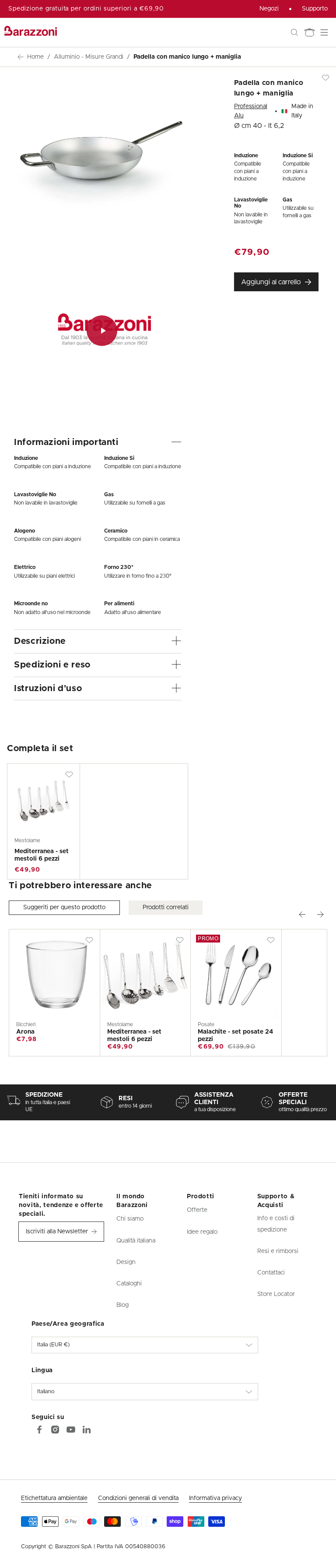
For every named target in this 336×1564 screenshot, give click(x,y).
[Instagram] (55, 1429)
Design (126, 1262)
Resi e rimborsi (277, 1251)
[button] (294, 32)
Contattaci (271, 1273)
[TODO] (86, 1429)
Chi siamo (130, 1219)
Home (35, 57)
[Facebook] (39, 1429)
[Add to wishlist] (69, 774)
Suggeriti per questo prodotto (64, 907)
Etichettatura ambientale (54, 1498)
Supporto (315, 9)
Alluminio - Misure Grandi (88, 57)
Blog (122, 1305)
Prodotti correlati (166, 907)
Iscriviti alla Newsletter (57, 1232)
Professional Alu (250, 111)
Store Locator (276, 1294)
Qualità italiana (135, 1241)
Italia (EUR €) (53, 1345)
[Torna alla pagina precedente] (21, 57)
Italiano (46, 1392)
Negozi (269, 9)
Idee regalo (202, 1232)
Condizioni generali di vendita (138, 1498)
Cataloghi (129, 1284)
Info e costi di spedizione (275, 1223)
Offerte (197, 1210)
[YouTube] (71, 1429)
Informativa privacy (215, 1498)
